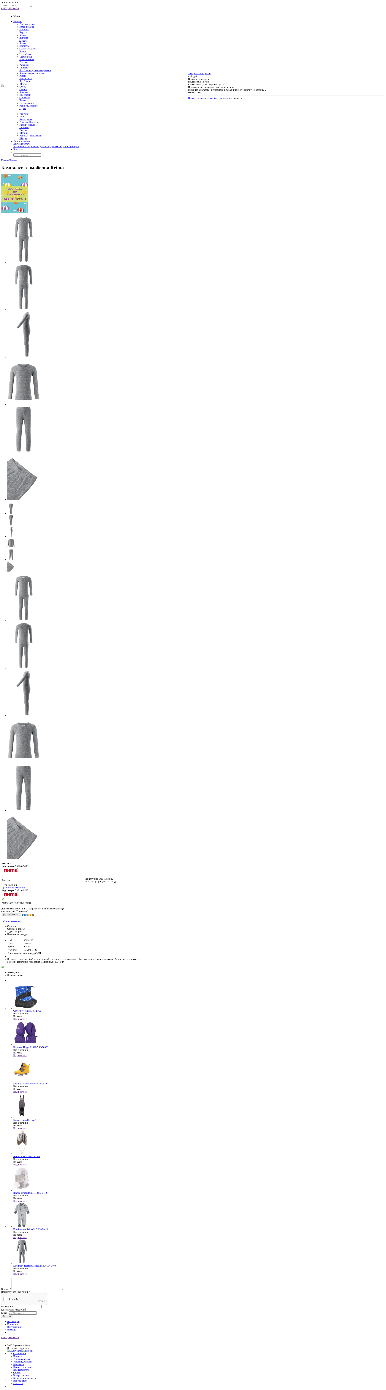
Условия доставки (40, 146)
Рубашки (24, 65)
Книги (22, 116)
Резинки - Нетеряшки (30, 135)
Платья (23, 62)
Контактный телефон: (13, 1309)
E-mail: (4, 1313)
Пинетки (24, 127)
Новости (17, 1356)
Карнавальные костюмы (31, 73)
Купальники (25, 78)
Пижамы (23, 67)
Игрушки (24, 114)
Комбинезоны (26, 27)
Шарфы (23, 138)
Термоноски (25, 56)
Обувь (22, 86)
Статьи (17, 1372)
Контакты (18, 149)
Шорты (23, 84)
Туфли (22, 108)
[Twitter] (26, 915)
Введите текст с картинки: (15, 1292)
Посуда (23, 130)
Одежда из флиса (28, 48)
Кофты (22, 51)
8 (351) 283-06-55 (10, 8)
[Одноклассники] (29, 915)
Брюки (22, 35)
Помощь (11, 1329)
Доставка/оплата (21, 144)
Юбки (22, 76)
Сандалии (24, 97)
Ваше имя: (7, 1306)
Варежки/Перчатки (29, 122)
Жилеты (23, 37)
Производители (21, 1370)
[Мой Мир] (33, 915)
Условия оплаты (21, 146)
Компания (12, 1324)
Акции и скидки (21, 141)
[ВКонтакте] (23, 915)
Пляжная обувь (27, 103)
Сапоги (23, 89)
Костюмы (24, 29)
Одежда (23, 40)
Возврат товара (21, 1375)
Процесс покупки (59, 146)
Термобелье (25, 54)
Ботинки (23, 92)
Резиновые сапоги (28, 105)
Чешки (22, 100)
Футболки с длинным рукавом (35, 70)
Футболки (24, 81)
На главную (13, 1321)
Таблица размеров (10, 921)
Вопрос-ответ (20, 1380)
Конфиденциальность (24, 1378)
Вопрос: (6, 1289)
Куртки (23, 32)
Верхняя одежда (27, 24)
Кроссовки (25, 95)
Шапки (23, 133)
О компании (19, 1353)
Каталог (17, 21)
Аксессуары (25, 119)
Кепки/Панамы (27, 124)
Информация (14, 1327)
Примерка (73, 146)
